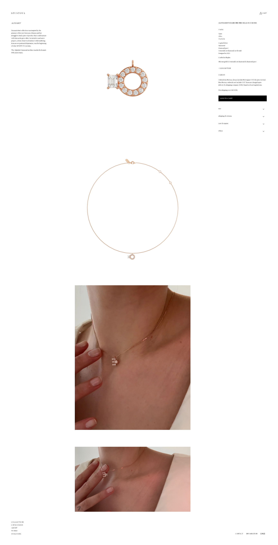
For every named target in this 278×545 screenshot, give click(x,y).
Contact (239, 534)
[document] (132, 266)
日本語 (262, 534)
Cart (264, 13)
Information (251, 534)
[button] (242, 109)
